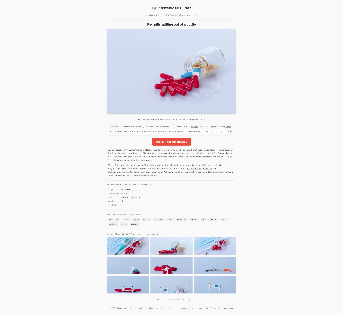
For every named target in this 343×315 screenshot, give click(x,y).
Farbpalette (195, 156)
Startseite (156, 299)
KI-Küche (150, 308)
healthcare (181, 219)
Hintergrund (145, 160)
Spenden (172, 308)
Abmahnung (197, 308)
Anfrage (194, 126)
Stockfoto (150, 172)
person (224, 219)
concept (134, 224)
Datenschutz (216, 308)
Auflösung (168, 172)
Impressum (228, 308)
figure (136, 219)
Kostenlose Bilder (174, 8)
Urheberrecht (184, 308)
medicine (113, 224)
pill (110, 219)
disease (194, 219)
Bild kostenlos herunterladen (171, 141)
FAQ (206, 308)
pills (117, 219)
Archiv (163, 299)
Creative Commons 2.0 (195, 119)
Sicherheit (207, 168)
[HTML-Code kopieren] (230, 131)
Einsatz (154, 165)
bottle (126, 219)
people (213, 219)
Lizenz (228, 126)
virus (204, 219)
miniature (158, 219)
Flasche (148, 150)
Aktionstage (161, 308)
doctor (170, 219)
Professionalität (194, 168)
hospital (146, 219)
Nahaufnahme (132, 150)
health (124, 224)
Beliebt (133, 308)
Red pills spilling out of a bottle (151, 119)
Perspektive (223, 153)
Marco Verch (174, 119)
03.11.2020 (125, 193)
